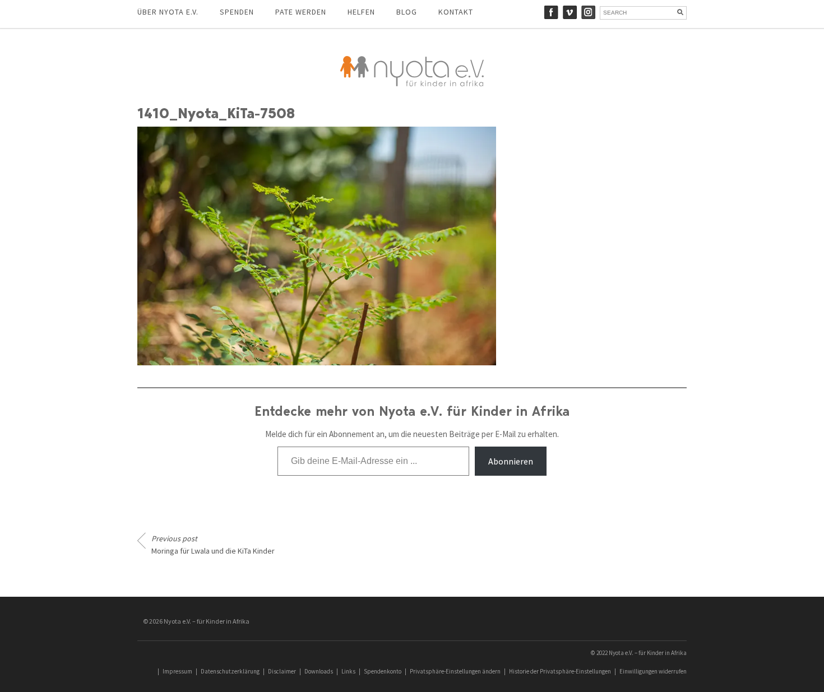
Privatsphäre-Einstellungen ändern (455, 671)
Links (348, 671)
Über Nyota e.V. (167, 12)
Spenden (237, 12)
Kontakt (455, 12)
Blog (406, 12)
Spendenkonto (382, 671)
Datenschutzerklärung (230, 671)
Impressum (177, 671)
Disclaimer (282, 671)
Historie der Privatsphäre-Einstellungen (560, 671)
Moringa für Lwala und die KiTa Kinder (213, 544)
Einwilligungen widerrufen (653, 671)
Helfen (361, 12)
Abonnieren (510, 461)
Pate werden (300, 12)
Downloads (318, 671)
